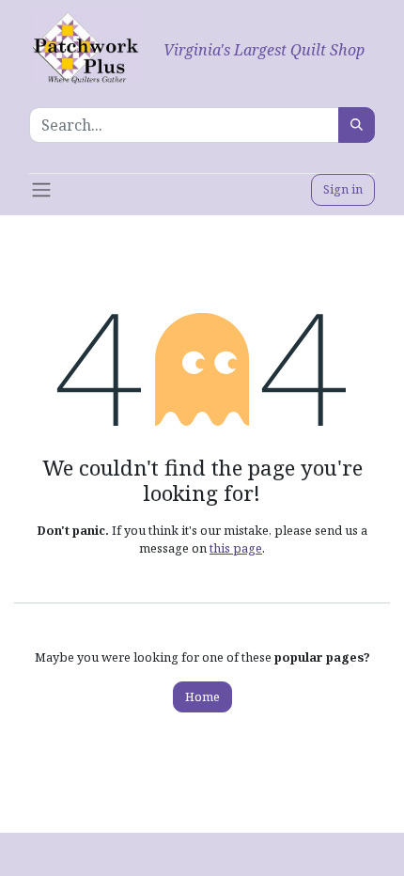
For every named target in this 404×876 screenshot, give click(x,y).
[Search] (356, 125)
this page (236, 548)
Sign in (343, 188)
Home (202, 696)
